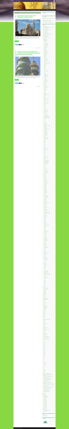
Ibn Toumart (45, 210)
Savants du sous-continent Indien (46, 410)
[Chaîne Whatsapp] (20, 0)
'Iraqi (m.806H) (45, 123)
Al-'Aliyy (44, 344)
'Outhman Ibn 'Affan (46, 45)
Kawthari (45, 218)
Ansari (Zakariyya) (46, 134)
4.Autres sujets (44, 333)
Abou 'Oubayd (45, 46)
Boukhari (45, 65)
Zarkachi (45, 284)
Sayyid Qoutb (44, 328)
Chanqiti (45, 152)
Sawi (44, 269)
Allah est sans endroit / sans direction (47, 29)
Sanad (44, 266)
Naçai (44, 97)
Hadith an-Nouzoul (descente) (46, 377)
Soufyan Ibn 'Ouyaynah (46, 103)
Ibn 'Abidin (45, 170)
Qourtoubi (45, 257)
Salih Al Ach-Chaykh (45, 327)
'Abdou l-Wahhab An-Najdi (46, 116)
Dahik (43, 352)
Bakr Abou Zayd (44, 302)
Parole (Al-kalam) (45, 363)
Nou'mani (44, 321)
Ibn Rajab (45, 208)
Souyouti (45, 275)
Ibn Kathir (44, 312)
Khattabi (45, 220)
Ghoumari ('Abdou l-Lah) (46, 161)
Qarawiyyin (44, 294)
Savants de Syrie (45, 404)
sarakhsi (45, 268)
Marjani (45, 228)
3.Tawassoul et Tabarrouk (45, 336)
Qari (44, 249)
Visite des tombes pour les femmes (46, 390)
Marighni (45, 227)
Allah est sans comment (45, 28)
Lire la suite (16, 41)
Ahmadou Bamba (46, 133)
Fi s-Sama (44, 354)
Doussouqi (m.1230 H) (25, 55)
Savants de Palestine (45, 403)
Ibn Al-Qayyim (44, 309)
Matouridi (45, 93)
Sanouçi (45, 267)
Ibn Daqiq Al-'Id (45, 191)
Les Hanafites (44, 291)
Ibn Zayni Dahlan (45, 211)
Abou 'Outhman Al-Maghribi (47, 125)
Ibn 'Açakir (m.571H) (46, 171)
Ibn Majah (45, 84)
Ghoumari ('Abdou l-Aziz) (46, 160)
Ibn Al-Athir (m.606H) (46, 182)
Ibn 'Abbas (45, 77)
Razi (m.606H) (45, 259)
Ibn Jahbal (45, 200)
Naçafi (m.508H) (45, 238)
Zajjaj (44, 113)
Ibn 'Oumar (45, 78)
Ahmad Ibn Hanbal (46, 58)
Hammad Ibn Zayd (46, 76)
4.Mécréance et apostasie (46, 337)
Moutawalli (45, 236)
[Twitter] (16, 0)
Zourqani (45, 285)
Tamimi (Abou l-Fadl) (46, 277)
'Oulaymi (45, 124)
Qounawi (45, 255)
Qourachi (45, 256)
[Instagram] (17, 0)
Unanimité (44, 295)
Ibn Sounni (45, 85)
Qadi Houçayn (45, 246)
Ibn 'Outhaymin (44, 308)
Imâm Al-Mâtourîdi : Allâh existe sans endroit (47, 20)
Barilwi (44, 142)
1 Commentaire (38, 86)
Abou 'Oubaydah (45, 47)
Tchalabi (44, 330)
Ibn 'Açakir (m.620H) (46, 172)
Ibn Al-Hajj (45, 183)
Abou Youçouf (45, 55)
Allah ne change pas (45, 36)
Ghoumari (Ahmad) (46, 162)
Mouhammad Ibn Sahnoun (46, 94)
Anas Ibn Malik (45, 59)
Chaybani (45, 67)
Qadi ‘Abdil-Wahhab (46, 247)
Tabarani (45, 104)
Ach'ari (44, 57)
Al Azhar (22, 55)
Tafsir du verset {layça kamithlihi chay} (47, 388)
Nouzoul (44, 362)
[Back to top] (67, 427)
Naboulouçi (45, 237)
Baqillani (45, 141)
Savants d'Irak (44, 402)
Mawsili (45, 229)
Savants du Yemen (45, 411)
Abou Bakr (45, 48)
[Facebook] (15, 0)
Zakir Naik (44, 331)
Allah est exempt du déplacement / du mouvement (48, 27)
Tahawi (44, 106)
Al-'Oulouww (44, 345)
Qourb (44, 364)
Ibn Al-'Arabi (45, 181)
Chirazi (44, 153)
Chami (44, 151)
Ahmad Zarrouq (45, 132)
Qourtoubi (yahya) (46, 258)
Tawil (44, 278)
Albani (44, 301)
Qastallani (45, 250)
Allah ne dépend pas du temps (46, 37)
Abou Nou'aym (45, 131)
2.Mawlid (44, 335)
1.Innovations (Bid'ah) (19, 55)
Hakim (44, 164)
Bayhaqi (45, 145)
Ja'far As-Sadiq (45, 87)
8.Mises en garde (44, 394)
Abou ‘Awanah (45, 56)
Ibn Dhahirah (45, 192)
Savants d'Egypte (32, 55)
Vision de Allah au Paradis (45, 389)
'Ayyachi (44, 300)
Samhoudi (45, 265)
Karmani (45, 217)
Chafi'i (44, 66)
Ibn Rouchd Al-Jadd (46, 209)
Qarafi (44, 248)
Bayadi (44, 143)
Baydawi (45, 144)
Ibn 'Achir (45, 173)
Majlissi (44, 318)
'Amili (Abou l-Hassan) (45, 299)
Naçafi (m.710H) (45, 240)
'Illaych (44, 122)
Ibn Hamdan (45, 198)
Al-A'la (44, 346)
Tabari (44, 105)
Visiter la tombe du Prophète (46, 391)
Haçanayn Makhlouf (46, 163)
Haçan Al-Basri (45, 74)
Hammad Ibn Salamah (46, 75)
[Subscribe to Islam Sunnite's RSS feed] (14, 0)
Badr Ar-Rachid (45, 135)
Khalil (44, 219)
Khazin (44, 221)
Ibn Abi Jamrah (45, 180)
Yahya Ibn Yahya (45, 112)
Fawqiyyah (44, 353)
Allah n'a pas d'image (45, 30)
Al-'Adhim (44, 342)
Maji (43, 361)
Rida (43, 365)
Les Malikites (29, 55)
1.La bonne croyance (45, 26)
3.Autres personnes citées (45, 298)
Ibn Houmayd (45, 199)
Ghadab (44, 355)
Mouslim (45, 96)
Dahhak (45, 68)
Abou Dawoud (45, 49)
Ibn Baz (44, 310)
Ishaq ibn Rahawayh (46, 86)
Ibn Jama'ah (45, 201)
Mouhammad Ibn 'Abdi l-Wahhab (46, 319)
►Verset (44, 371)
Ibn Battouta (45, 189)
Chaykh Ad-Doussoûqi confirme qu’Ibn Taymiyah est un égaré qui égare (26, 16)
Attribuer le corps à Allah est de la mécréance (47, 376)
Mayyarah (45, 230)
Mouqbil (44, 320)
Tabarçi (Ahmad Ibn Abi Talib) (46, 329)
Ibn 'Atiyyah (45, 179)
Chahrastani (45, 150)
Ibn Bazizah (45, 190)
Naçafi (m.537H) (45, 239)
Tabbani (45, 276)
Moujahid (45, 95)
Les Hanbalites (44, 292)
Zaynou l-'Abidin (45, 114)
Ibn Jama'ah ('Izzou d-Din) (46, 202)
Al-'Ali (43, 343)
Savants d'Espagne (45, 401)
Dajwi (44, 154)
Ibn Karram (44, 311)
